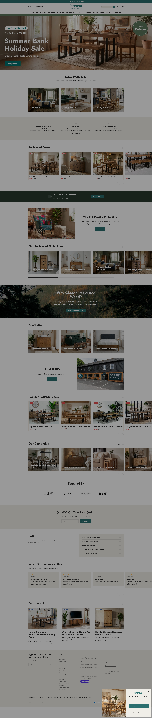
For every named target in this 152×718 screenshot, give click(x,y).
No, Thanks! (138, 710)
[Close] (148, 691)
